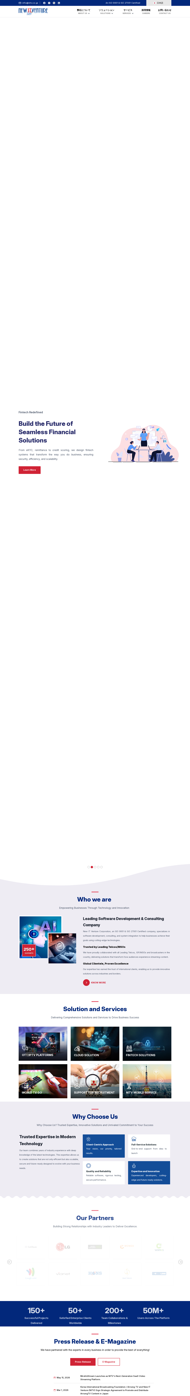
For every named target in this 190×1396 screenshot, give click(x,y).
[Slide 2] (92, 867)
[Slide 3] (95, 867)
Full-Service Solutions (143, 1144)
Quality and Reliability (98, 1171)
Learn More (29, 465)
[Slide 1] (88, 867)
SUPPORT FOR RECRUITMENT (94, 1074)
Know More (139, 1058)
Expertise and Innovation (145, 1171)
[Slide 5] (101, 867)
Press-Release (83, 1361)
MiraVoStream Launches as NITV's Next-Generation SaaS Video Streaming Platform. (112, 1378)
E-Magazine (109, 1361)
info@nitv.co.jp (30, 3)
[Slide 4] (98, 867)
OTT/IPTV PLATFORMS (37, 1036)
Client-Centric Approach (100, 1144)
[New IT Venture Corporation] (33, 12)
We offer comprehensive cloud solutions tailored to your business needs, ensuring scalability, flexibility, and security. (94, 1043)
